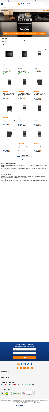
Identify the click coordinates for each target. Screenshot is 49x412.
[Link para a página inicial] (3, 38)
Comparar (5, 61)
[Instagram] (17, 368)
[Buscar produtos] (46, 7)
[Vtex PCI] (21, 405)
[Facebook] (21, 368)
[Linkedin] (28, 368)
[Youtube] (32, 368)
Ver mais (23, 182)
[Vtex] (31, 405)
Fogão (6, 38)
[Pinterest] (24, 368)
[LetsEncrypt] (17, 405)
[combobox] (24, 7)
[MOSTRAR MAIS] (24, 159)
